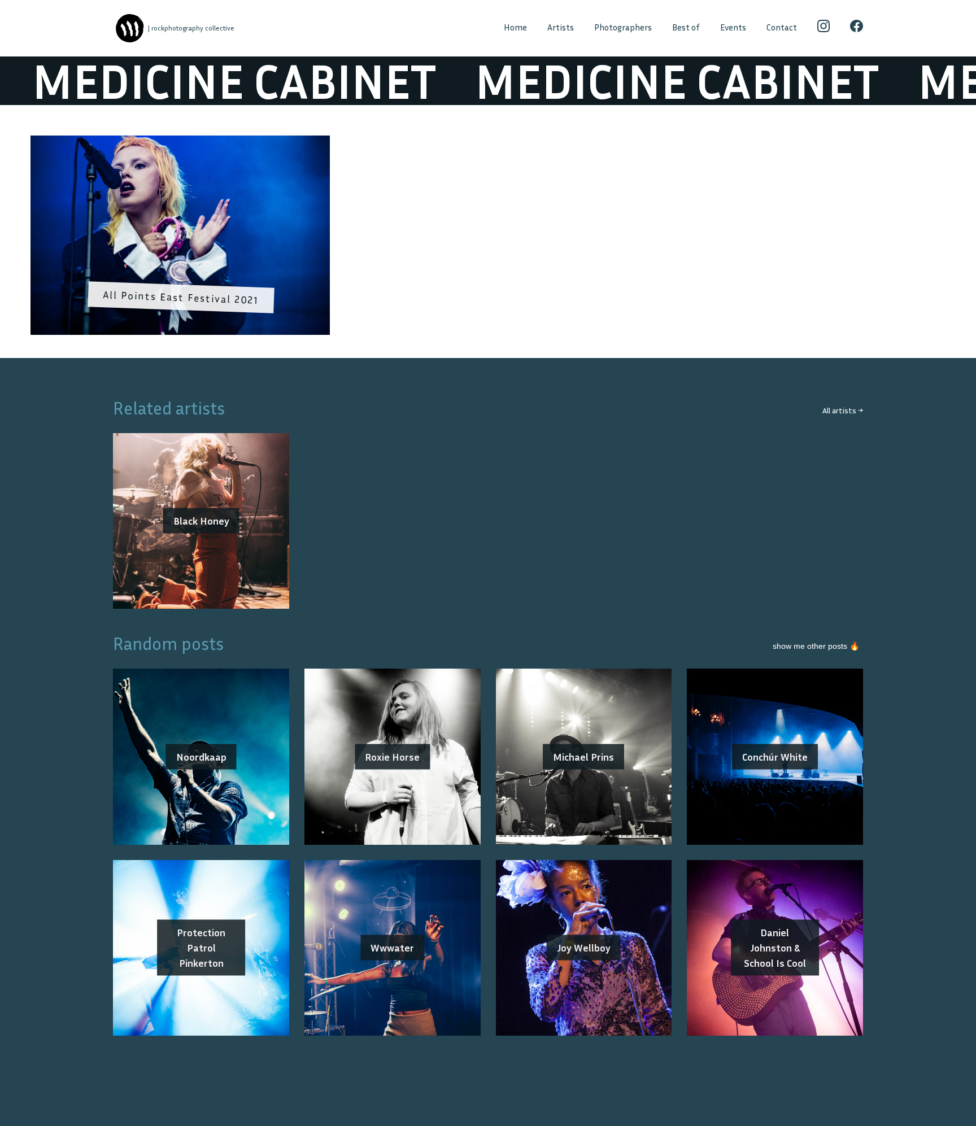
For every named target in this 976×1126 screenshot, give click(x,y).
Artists (560, 27)
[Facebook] (856, 28)
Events (733, 27)
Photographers (623, 27)
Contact (781, 27)
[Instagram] (823, 28)
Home (515, 27)
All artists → (842, 410)
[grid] (487, 239)
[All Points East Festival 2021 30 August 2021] (180, 143)
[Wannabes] (129, 28)
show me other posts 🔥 (816, 646)
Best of (686, 27)
